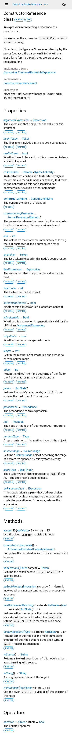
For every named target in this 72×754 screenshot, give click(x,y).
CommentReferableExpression (37, 72)
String (24, 654)
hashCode (9, 288)
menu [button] (6, 4)
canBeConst (10, 153)
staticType (9, 469)
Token (26, 138)
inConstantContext (14, 303)
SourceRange (32, 451)
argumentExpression (16, 120)
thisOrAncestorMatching (18, 605)
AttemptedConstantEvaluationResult (31, 549)
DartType (26, 469)
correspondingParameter (18, 213)
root (5, 421)
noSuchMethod (12, 586)
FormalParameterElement (23, 217)
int (13, 236)
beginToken (10, 138)
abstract (19, 19)
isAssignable (11, 317)
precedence (10, 407)
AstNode (20, 388)
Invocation (29, 586)
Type (26, 436)
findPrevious (11, 568)
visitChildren (11, 687)
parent (7, 388)
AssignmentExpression (30, 325)
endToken (9, 254)
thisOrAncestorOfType (16, 631)
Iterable (28, 172)
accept (7, 530)
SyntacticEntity (43, 172)
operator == (10, 722)
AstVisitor (23, 530)
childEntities (11, 172)
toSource (8, 654)
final (29, 19)
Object (22, 722)
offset (6, 369)
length (7, 351)
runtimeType (11, 436)
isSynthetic (10, 336)
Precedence (29, 407)
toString (8, 673)
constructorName (15, 198)
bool (25, 153)
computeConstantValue (17, 545)
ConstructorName (42, 198)
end (5, 236)
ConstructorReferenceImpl (20, 83)
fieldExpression (12, 269)
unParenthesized (13, 488)
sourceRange (11, 451)
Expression (10, 72)
